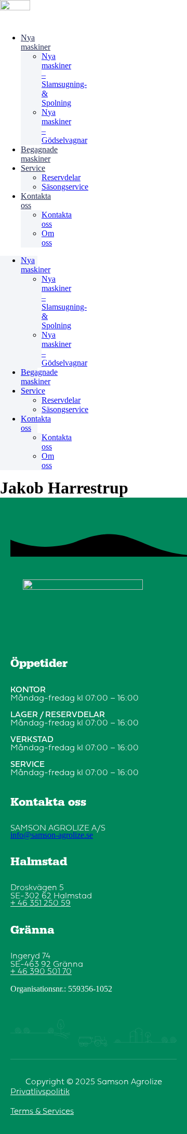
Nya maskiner (35, 42)
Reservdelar (61, 177)
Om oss (48, 238)
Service (33, 168)
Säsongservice (65, 186)
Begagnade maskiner (39, 154)
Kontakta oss (36, 201)
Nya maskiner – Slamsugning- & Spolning (64, 79)
